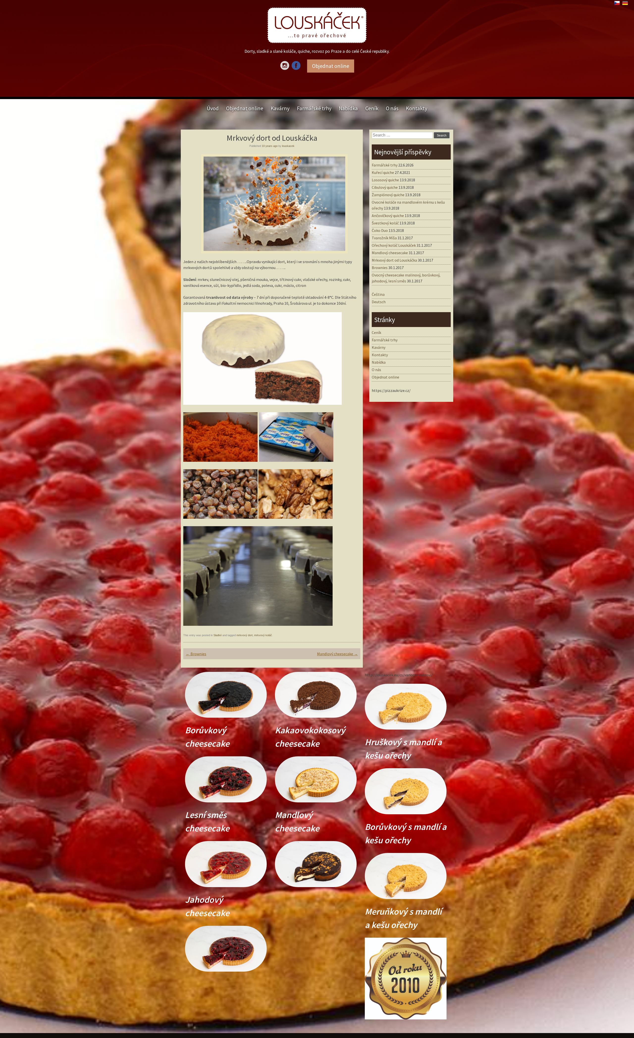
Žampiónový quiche (388, 194)
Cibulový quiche (385, 187)
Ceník (371, 108)
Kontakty (416, 108)
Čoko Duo (380, 230)
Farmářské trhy (314, 108)
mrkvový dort (245, 635)
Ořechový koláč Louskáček (394, 245)
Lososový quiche (385, 179)
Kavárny (280, 108)
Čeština (378, 294)
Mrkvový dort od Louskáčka (394, 260)
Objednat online (244, 108)
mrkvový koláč (263, 635)
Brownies (196, 653)
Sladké (217, 635)
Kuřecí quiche (383, 172)
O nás (392, 108)
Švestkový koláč (385, 222)
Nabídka (348, 108)
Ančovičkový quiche (388, 215)
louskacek (288, 145)
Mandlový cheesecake (337, 653)
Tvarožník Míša (384, 237)
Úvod (213, 108)
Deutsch (379, 301)
